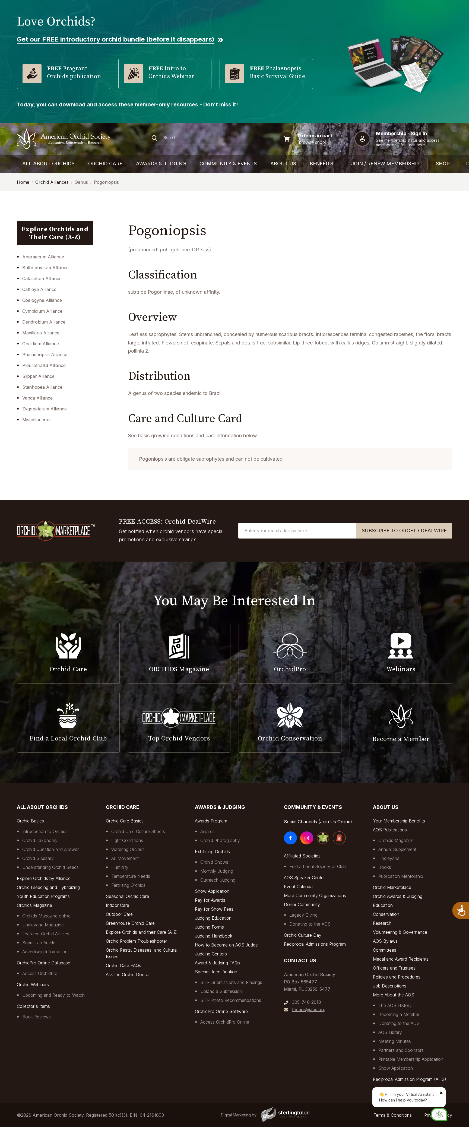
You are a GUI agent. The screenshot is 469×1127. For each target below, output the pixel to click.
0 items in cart (314, 135)
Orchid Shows (214, 862)
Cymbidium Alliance (42, 311)
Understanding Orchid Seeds (50, 867)
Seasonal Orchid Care (127, 896)
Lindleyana (389, 858)
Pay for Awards (210, 900)
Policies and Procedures (396, 977)
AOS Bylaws (385, 941)
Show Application (212, 891)
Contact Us (300, 960)
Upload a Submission (221, 991)
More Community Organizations (315, 895)
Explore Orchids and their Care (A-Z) (142, 932)
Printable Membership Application (410, 1059)
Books (384, 867)
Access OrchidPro (40, 973)
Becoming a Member (398, 1014)
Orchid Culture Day (302, 935)
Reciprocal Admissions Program (315, 944)
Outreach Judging (217, 880)
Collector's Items (33, 1006)
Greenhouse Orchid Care (130, 923)
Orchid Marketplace (392, 887)
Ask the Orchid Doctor (128, 974)
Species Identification (216, 971)
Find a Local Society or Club (317, 866)
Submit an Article (38, 942)
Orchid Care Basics (125, 821)
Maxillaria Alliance (40, 332)
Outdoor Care (119, 914)
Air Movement (125, 858)
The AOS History (395, 1005)
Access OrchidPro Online (224, 1022)
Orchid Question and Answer (50, 849)
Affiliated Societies (302, 856)
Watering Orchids (128, 849)
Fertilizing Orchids (128, 885)
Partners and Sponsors (401, 1050)
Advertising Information (45, 951)
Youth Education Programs (43, 896)
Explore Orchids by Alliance (44, 878)
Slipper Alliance (38, 376)
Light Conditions (127, 840)
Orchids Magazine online (46, 916)
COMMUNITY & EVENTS (228, 163)
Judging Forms (209, 927)
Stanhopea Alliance (42, 387)
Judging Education (213, 918)
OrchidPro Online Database (43, 962)
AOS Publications (390, 829)
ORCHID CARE (105, 163)
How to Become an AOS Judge (226, 945)
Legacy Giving (303, 915)
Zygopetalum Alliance (44, 408)
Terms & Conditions (392, 1115)
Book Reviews (36, 1017)
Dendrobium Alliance (43, 322)
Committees (384, 950)
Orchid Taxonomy (40, 840)
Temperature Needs (130, 876)
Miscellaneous (37, 419)
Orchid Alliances (52, 182)
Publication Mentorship (400, 876)
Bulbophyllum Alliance (45, 267)
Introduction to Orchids (45, 831)
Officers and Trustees (394, 968)
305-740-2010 (306, 1002)
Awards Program (211, 821)
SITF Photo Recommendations (230, 1000)
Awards (207, 831)
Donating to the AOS (310, 924)
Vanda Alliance (37, 398)
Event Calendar (299, 886)
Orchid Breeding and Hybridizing (48, 887)
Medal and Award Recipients (401, 959)
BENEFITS (321, 163)
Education (383, 905)
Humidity (119, 867)
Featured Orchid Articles (45, 933)
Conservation (386, 914)
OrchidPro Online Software (221, 1011)
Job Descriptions (389, 986)
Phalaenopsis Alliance (44, 354)
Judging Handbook (213, 936)
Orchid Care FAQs (123, 965)
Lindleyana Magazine (43, 924)
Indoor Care (117, 905)
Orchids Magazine (34, 905)
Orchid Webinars (33, 984)
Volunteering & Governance (400, 932)
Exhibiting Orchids (212, 851)
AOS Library (390, 1032)
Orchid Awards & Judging (397, 896)
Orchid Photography (220, 840)
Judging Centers (211, 954)
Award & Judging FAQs (217, 962)
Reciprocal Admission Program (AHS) (409, 1079)
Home (23, 182)
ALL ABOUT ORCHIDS (48, 163)
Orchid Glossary (38, 858)
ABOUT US (283, 163)
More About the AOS (393, 995)
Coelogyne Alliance (42, 300)
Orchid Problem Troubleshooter (136, 941)
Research (382, 923)
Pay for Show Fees (214, 909)
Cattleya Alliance (39, 289)
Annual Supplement (397, 849)
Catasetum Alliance (42, 278)
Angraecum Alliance (43, 256)
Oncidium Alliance (40, 343)
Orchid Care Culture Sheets (138, 831)
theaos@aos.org (308, 1009)
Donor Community (302, 904)
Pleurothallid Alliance (44, 365)
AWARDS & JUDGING (161, 163)
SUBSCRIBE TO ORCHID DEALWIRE (404, 530)
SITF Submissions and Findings (231, 982)
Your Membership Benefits (399, 821)
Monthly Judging (216, 871)
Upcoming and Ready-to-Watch (53, 995)
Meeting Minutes (394, 1041)
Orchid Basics (30, 821)
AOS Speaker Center (304, 877)
